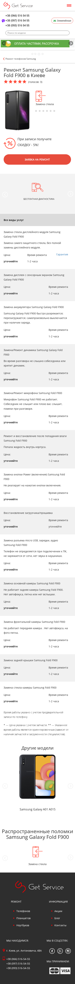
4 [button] (47, 111)
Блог (57, 918)
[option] (48, 98)
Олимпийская (64, 20)
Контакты (60, 925)
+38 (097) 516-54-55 (18, 963)
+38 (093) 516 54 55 (17, 25)
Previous (4, 43)
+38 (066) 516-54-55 (18, 959)
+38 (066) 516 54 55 (17, 15)
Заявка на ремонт (37, 159)
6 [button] (54, 111)
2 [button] (40, 111)
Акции (58, 911)
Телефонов (23, 911)
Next (70, 43)
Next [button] (70, 194)
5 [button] (51, 111)
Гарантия (62, 254)
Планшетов (23, 918)
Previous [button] (5, 194)
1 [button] (36, 111)
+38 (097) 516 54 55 (17, 20)
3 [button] (43, 111)
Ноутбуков (22, 925)
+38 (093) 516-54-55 (18, 968)
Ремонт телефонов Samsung (20, 58)
